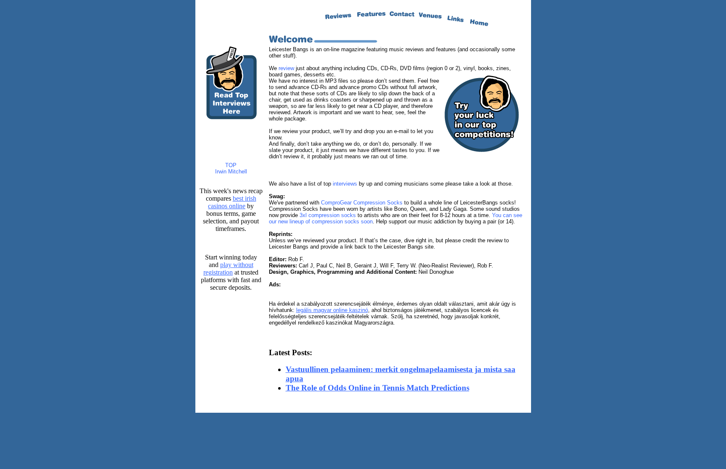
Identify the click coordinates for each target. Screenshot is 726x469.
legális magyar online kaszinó (332, 310)
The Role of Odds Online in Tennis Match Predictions (377, 387)
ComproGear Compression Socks (361, 202)
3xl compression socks (328, 215)
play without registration (228, 268)
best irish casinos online (232, 202)
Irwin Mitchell (231, 171)
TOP (231, 165)
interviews (345, 184)
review (286, 68)
